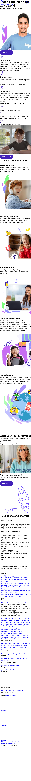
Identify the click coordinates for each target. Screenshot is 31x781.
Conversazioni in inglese (12, 628)
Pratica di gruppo (20, 620)
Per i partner (24, 603)
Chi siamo (4, 603)
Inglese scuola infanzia (13, 633)
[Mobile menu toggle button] (23, 2)
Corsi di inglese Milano (12, 635)
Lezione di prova (6, 618)
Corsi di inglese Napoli (11, 639)
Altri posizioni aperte (17, 690)
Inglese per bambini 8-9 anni (14, 645)
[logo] (4, 3)
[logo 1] (5, 571)
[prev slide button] (2, 429)
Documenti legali (12, 743)
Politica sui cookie (22, 760)
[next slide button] (7, 429)
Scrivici (3, 695)
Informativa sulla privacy (8, 742)
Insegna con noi (6, 690)
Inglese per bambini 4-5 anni (9, 643)
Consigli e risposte (10, 695)
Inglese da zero (10, 631)
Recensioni (10, 603)
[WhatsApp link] (13, 686)
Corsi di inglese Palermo (12, 637)
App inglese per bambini (22, 654)
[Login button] (27, 2)
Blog (19, 603)
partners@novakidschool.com (10, 670)
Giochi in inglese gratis (8, 654)
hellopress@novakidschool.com (10, 665)
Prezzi (16, 603)
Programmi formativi (17, 618)
